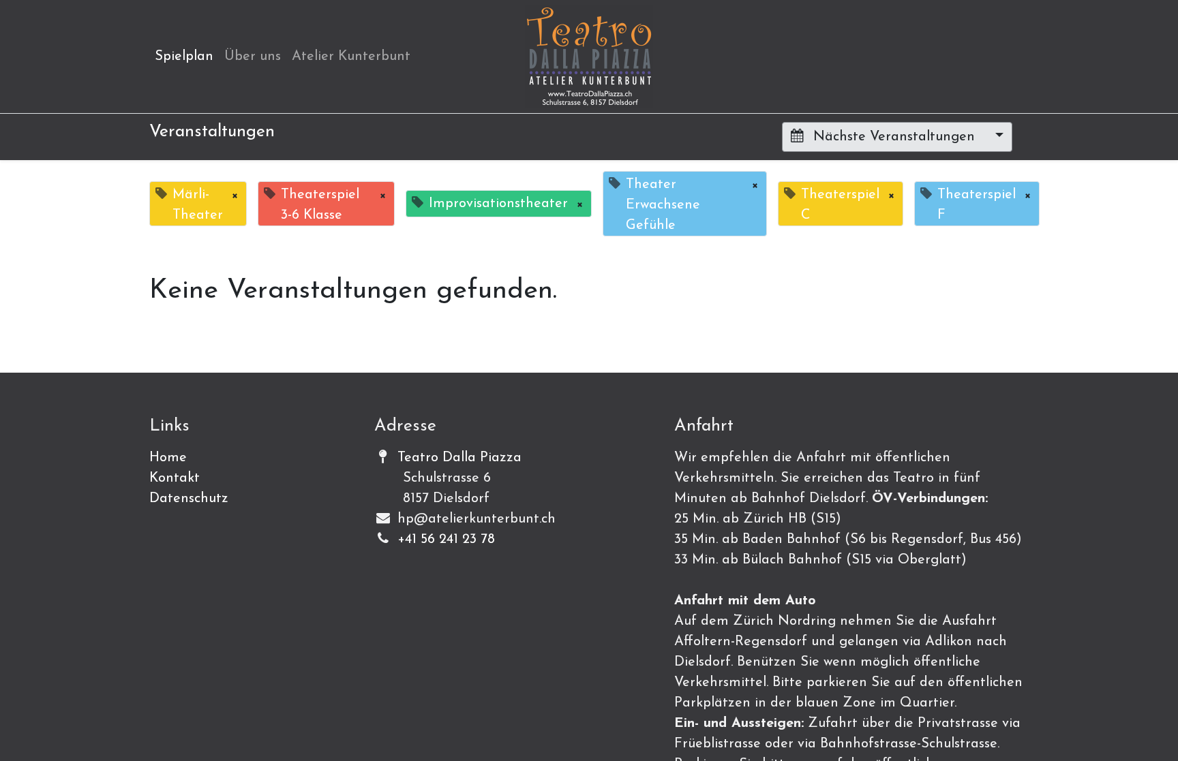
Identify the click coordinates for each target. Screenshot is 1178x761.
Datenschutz (188, 499)
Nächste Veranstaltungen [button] (894, 137)
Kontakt (174, 478)
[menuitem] (184, 56)
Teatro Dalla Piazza (459, 458)
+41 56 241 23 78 (446, 539)
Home (168, 458)
